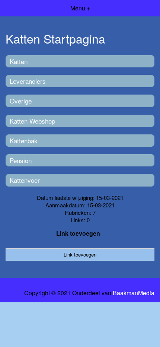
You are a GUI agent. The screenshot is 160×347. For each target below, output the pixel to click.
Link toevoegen (78, 233)
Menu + (80, 8)
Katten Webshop (32, 120)
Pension (21, 160)
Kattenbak (24, 140)
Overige (21, 100)
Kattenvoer (25, 180)
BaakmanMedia (133, 293)
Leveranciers (28, 81)
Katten (19, 61)
